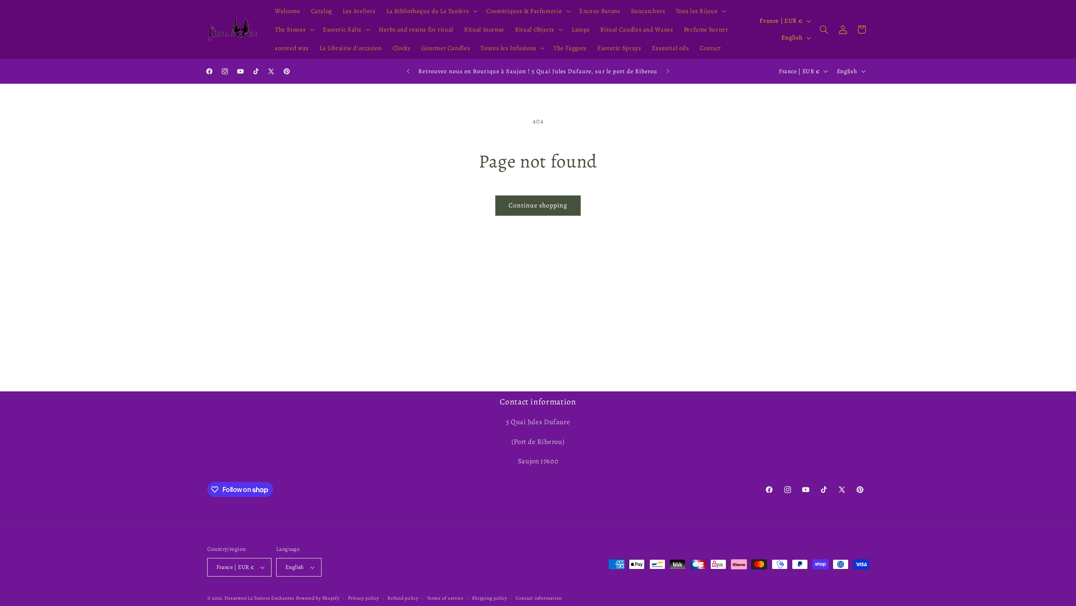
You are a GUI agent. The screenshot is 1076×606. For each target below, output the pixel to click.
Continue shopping (538, 205)
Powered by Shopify (317, 598)
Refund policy (403, 598)
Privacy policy (363, 598)
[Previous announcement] (408, 71)
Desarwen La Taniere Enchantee (259, 598)
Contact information (539, 598)
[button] (431, 11)
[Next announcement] (668, 71)
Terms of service (445, 598)
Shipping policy (489, 598)
